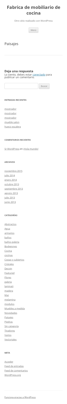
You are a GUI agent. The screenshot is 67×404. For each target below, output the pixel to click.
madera (8, 290)
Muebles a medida (14, 308)
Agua (7, 228)
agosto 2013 (11, 193)
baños (7, 237)
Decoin (8, 268)
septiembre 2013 (13, 188)
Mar (6, 295)
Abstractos (10, 224)
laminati (8, 286)
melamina (9, 299)
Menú (33, 30)
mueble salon (11, 122)
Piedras (8, 321)
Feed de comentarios (16, 370)
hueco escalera (12, 126)
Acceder (8, 361)
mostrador (10, 109)
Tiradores (9, 330)
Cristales (9, 264)
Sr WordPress (11, 148)
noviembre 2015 (13, 171)
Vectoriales (10, 339)
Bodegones (10, 246)
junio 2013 (10, 202)
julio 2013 (9, 197)
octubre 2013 (11, 184)
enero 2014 (10, 179)
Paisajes (8, 317)
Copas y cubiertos (14, 259)
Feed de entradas (14, 366)
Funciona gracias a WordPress (20, 397)
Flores (7, 277)
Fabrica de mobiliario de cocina (33, 10)
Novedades (10, 313)
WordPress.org (12, 375)
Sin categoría (11, 326)
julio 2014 (9, 175)
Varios (7, 335)
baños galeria (11, 242)
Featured (9, 273)
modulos (9, 304)
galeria (8, 282)
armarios (9, 233)
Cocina (8, 250)
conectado (39, 74)
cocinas (8, 255)
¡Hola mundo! (30, 148)
